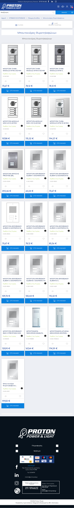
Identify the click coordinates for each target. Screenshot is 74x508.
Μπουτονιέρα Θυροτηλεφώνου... (10, 384)
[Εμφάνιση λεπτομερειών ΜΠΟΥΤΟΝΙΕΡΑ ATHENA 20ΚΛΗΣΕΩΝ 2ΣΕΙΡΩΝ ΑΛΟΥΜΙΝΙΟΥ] (60, 317)
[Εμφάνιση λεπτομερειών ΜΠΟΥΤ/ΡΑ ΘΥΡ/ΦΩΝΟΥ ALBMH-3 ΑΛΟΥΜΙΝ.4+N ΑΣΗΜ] (36, 212)
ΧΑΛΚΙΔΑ (31, 466)
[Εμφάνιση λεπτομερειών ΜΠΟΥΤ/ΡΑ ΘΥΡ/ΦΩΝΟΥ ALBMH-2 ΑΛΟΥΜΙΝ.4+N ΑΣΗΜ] (60, 160)
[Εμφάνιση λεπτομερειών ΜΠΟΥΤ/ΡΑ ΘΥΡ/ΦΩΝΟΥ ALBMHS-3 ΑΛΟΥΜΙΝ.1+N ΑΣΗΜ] (60, 265)
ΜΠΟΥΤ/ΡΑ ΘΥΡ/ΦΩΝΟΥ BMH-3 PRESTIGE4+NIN (12, 332)
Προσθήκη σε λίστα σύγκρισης (5, 81)
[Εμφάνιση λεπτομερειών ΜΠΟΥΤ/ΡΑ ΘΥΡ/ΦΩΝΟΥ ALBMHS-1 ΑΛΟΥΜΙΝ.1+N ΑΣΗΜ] (36, 265)
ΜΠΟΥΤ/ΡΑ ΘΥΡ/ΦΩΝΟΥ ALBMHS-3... (59, 280)
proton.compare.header (63, 6)
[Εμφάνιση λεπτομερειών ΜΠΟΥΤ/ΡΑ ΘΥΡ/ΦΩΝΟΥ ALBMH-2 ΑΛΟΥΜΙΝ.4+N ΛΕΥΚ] (13, 212)
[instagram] (55, 1)
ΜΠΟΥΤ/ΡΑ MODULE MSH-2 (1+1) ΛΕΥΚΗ (11, 122)
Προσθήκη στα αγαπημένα (20, 81)
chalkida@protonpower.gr (31, 477)
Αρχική (3, 18)
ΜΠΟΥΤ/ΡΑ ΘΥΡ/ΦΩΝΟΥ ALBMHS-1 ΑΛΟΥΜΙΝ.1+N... (36, 280)
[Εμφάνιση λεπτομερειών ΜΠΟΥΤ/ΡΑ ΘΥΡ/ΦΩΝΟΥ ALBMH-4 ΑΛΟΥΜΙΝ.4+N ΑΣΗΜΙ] (60, 212)
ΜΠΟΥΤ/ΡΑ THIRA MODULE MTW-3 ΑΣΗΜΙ (35, 70)
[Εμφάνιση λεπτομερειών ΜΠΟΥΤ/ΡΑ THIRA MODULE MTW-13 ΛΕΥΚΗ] (60, 107)
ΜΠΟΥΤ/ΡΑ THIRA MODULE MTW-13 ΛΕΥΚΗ (59, 122)
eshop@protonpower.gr (49, 491)
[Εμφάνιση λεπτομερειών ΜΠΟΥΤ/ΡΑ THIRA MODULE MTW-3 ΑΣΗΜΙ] (36, 55)
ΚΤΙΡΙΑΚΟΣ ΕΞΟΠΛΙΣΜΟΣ (17, 18)
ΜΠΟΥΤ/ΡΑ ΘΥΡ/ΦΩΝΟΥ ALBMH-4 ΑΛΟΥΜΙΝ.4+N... (59, 227)
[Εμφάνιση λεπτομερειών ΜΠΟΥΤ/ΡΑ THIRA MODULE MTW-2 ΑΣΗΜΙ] (13, 55)
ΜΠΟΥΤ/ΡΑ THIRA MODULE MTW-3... (56, 70)
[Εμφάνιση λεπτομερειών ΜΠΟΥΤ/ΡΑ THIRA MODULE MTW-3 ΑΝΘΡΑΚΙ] (60, 55)
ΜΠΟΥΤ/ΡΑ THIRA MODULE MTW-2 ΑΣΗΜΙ (12, 70)
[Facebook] (48, 1)
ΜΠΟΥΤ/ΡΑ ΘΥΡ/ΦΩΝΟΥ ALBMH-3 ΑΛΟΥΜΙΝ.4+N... (36, 227)
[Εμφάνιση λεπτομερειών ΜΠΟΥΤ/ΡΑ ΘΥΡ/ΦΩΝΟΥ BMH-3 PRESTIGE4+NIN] (13, 317)
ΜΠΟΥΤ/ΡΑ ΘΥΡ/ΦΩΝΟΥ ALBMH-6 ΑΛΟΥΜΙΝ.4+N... (12, 280)
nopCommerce (27, 503)
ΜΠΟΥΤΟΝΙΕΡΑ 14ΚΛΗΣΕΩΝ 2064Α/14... (35, 332)
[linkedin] (52, 1)
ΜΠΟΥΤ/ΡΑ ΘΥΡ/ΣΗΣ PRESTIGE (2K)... (11, 175)
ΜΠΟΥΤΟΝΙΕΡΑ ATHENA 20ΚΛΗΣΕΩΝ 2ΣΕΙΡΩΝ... (59, 332)
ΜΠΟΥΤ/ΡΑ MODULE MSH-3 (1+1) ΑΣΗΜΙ (34, 122)
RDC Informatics (53, 503)
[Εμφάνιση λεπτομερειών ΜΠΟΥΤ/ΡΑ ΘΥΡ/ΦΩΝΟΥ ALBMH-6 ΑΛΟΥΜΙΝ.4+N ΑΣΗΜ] (13, 265)
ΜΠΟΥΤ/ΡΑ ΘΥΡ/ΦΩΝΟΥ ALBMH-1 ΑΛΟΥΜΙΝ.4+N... (35, 175)
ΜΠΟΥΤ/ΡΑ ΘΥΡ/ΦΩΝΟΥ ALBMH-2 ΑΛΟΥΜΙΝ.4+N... (59, 175)
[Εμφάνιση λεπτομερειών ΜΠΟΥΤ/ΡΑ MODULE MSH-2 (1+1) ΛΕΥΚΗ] (13, 107)
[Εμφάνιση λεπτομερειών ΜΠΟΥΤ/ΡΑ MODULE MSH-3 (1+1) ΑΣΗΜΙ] (36, 107)
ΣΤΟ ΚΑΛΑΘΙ (14, 90)
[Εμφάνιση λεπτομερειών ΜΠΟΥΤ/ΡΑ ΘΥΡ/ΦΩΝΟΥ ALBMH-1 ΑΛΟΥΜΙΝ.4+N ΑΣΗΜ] (36, 160)
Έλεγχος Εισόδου (34, 18)
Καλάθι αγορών (71, 6)
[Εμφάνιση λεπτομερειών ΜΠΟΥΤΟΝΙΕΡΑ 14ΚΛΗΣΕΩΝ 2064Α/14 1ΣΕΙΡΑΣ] (36, 317)
